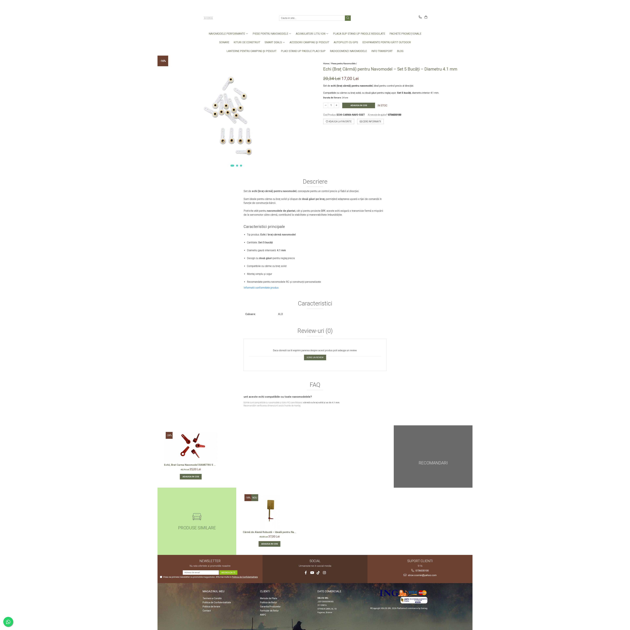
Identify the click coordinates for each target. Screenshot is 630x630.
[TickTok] (318, 573)
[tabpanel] (236, 113)
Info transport (382, 51)
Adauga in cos (358, 105)
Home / (327, 63)
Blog (400, 51)
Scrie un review (315, 357)
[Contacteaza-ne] (420, 17)
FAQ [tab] (315, 385)
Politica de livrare (211, 606)
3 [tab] (241, 165)
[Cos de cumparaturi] (425, 17)
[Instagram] (324, 573)
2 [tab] (237, 165)
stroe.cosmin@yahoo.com (422, 575)
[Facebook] (306, 573)
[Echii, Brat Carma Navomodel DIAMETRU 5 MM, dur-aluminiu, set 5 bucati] (190, 447)
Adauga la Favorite (340, 121)
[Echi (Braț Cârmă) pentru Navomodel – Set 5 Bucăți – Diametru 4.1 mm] (236, 113)
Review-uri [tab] (315, 331)
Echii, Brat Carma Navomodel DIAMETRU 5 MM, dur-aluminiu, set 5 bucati (190, 464)
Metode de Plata (268, 598)
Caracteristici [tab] (315, 303)
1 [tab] (232, 165)
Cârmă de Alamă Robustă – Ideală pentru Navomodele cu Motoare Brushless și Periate (269, 532)
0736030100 (422, 570)
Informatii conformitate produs (261, 287)
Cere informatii (371, 121)
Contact (207, 610)
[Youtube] (312, 573)
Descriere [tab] (315, 182)
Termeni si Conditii (212, 598)
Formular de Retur (269, 610)
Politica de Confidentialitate (245, 577)
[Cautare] (348, 18)
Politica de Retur (268, 602)
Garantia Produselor (270, 606)
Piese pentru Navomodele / (344, 63)
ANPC (263, 614)
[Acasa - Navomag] (219, 18)
